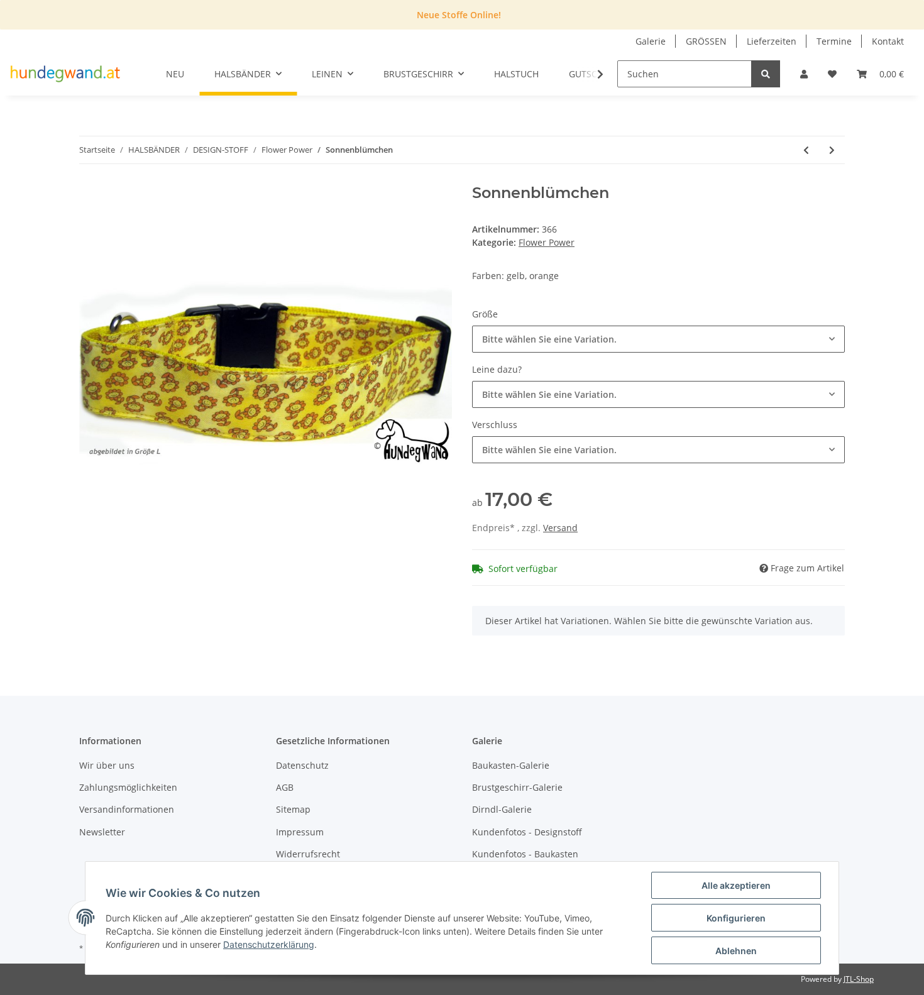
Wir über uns (107, 765)
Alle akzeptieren (736, 885)
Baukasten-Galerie (510, 765)
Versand (560, 528)
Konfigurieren (736, 918)
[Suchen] (765, 73)
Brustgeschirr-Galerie (517, 787)
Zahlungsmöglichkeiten (128, 787)
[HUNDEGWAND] (65, 74)
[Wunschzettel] (832, 74)
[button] (804, 74)
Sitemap (293, 809)
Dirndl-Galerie (502, 809)
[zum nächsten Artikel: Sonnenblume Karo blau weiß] (832, 149)
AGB (285, 787)
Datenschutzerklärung (268, 944)
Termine (834, 41)
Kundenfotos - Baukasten (525, 854)
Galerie (650, 41)
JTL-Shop (859, 979)
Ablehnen (736, 950)
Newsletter (102, 832)
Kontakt (888, 41)
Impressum (300, 832)
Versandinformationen (126, 809)
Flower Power (547, 242)
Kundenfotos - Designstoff (527, 832)
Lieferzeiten (771, 41)
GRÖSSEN (706, 41)
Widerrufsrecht (308, 854)
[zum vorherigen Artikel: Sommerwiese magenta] (806, 149)
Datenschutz (302, 765)
